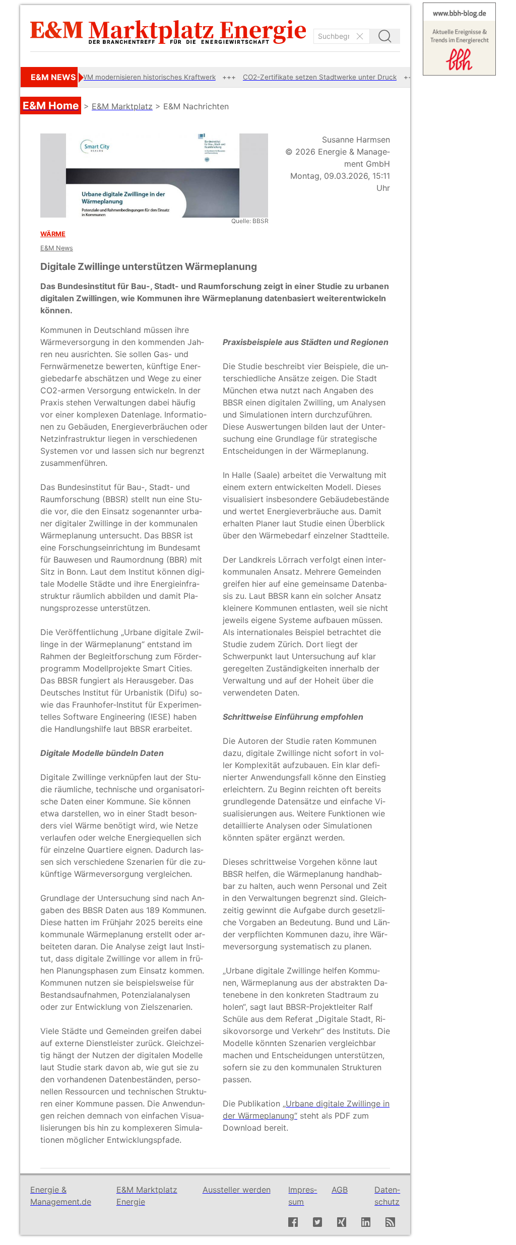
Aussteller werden (237, 1190)
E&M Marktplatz (122, 106)
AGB (340, 1190)
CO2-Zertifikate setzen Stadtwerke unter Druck (290, 77)
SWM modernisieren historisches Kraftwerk (116, 77)
